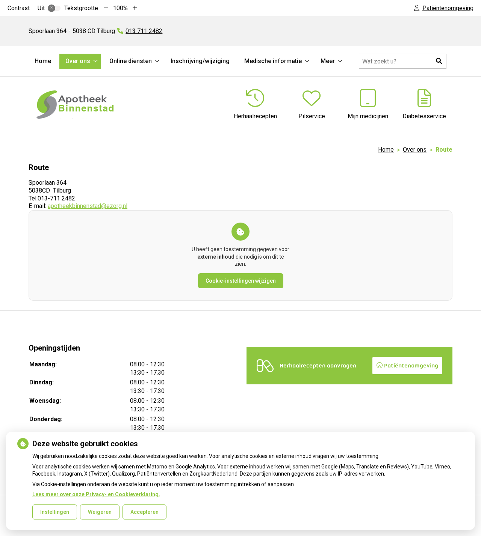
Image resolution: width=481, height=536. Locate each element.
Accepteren (144, 512)
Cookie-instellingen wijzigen (241, 281)
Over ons (77, 61)
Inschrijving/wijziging (200, 61)
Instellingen (54, 512)
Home (43, 61)
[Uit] (54, 8)
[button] (438, 61)
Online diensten (130, 61)
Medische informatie (273, 61)
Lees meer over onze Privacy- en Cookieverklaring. (96, 494)
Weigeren (100, 512)
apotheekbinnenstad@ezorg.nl (87, 205)
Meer (328, 61)
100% (120, 8)
